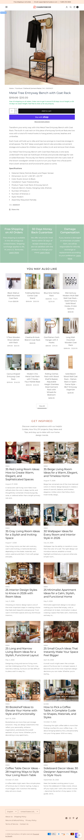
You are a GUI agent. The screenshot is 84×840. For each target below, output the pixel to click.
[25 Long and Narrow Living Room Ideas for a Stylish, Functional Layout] (22, 632)
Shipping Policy (20, 817)
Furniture (18, 88)
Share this (15, 209)
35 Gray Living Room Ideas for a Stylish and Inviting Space (22, 535)
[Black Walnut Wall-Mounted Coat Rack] (13, 281)
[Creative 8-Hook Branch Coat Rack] (32, 326)
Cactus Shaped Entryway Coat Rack (13, 376)
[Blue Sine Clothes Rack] (52, 281)
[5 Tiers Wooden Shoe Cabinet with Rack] (13, 326)
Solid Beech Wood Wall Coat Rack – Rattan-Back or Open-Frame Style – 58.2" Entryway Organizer (71, 382)
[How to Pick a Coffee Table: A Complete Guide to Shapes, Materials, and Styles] (61, 690)
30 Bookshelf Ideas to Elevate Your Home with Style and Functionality (21, 710)
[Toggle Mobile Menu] (7, 7)
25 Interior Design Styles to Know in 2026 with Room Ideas (21, 593)
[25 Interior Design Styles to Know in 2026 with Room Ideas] (22, 573)
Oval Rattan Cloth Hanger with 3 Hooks (51, 340)
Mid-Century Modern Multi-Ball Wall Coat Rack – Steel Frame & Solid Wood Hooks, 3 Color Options (70, 301)
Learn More (14, 253)
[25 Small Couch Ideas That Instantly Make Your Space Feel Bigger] (61, 632)
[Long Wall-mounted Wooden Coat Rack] (71, 326)
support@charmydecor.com (48, 2)
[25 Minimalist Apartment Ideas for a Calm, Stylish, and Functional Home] (61, 573)
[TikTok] (77, 818)
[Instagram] (70, 818)
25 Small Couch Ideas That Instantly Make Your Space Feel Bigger (61, 652)
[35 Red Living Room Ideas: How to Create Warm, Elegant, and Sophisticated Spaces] (22, 452)
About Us (9, 817)
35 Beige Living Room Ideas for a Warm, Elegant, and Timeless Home (61, 473)
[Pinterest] (73, 818)
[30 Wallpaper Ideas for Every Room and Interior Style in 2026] (61, 515)
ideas (7, 466)
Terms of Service (11, 824)
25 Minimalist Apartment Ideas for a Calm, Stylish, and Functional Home (60, 593)
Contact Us (24, 824)
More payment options (42, 121)
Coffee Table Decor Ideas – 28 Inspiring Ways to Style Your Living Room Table (22, 772)
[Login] (67, 7)
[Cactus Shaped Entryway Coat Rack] (13, 362)
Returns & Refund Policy (14, 820)
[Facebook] (66, 818)
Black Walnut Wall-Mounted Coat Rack (13, 295)
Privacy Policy (31, 820)
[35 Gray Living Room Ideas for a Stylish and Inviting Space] (22, 515)
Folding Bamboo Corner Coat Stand (32, 295)
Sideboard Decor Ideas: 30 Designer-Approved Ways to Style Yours (61, 772)
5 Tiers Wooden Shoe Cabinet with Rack (13, 340)
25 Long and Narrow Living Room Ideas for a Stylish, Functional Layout (22, 652)
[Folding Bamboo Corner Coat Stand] (32, 281)
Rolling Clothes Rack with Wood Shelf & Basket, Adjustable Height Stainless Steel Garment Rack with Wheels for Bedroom (51, 384)
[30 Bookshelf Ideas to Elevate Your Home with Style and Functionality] (22, 690)
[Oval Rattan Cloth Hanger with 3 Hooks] (52, 326)
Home (11, 88)
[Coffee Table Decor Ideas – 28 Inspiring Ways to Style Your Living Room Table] (22, 752)
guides (46, 704)
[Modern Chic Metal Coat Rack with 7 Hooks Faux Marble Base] (32, 362)
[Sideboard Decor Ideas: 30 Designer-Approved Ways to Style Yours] (61, 752)
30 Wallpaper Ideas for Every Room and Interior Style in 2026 (60, 535)
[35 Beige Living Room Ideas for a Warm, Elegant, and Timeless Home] (61, 452)
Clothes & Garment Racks (32, 88)
